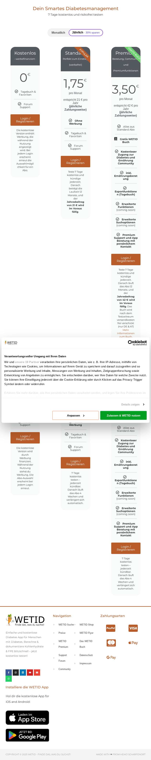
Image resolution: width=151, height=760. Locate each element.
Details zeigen (130, 404)
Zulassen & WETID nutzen (123, 415)
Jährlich (86, 32)
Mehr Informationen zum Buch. (126, 333)
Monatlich (58, 32)
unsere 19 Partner (27, 362)
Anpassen (73, 415)
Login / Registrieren (25, 120)
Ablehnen (27, 415)
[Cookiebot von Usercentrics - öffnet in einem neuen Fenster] (131, 343)
